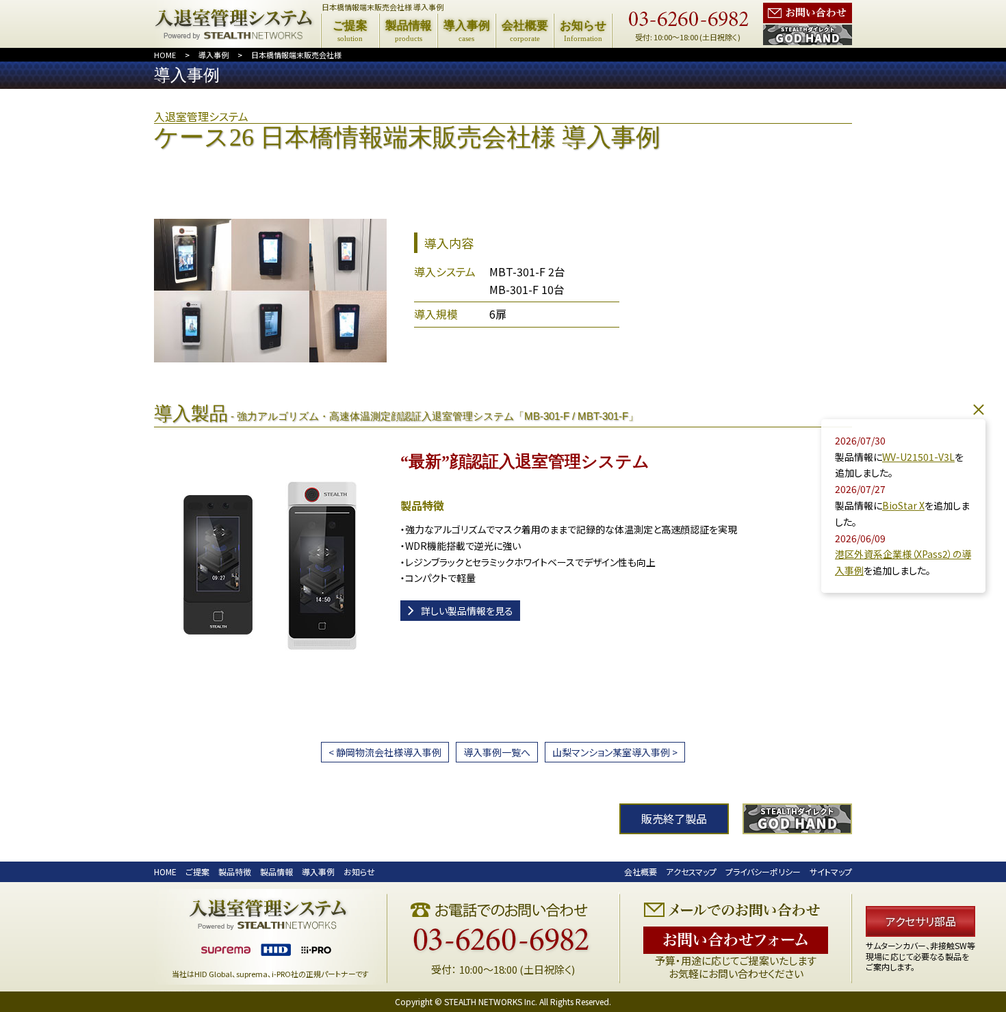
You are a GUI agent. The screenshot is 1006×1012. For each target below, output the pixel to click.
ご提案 (197, 871)
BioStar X (903, 505)
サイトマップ (831, 871)
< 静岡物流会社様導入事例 (384, 752)
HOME (165, 54)
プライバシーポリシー (763, 871)
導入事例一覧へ (496, 752)
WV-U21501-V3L (918, 457)
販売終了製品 (674, 818)
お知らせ (359, 871)
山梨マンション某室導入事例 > (615, 752)
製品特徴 (234, 871)
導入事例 (213, 54)
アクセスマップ (691, 871)
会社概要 (640, 871)
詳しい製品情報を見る (467, 610)
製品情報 (276, 871)
